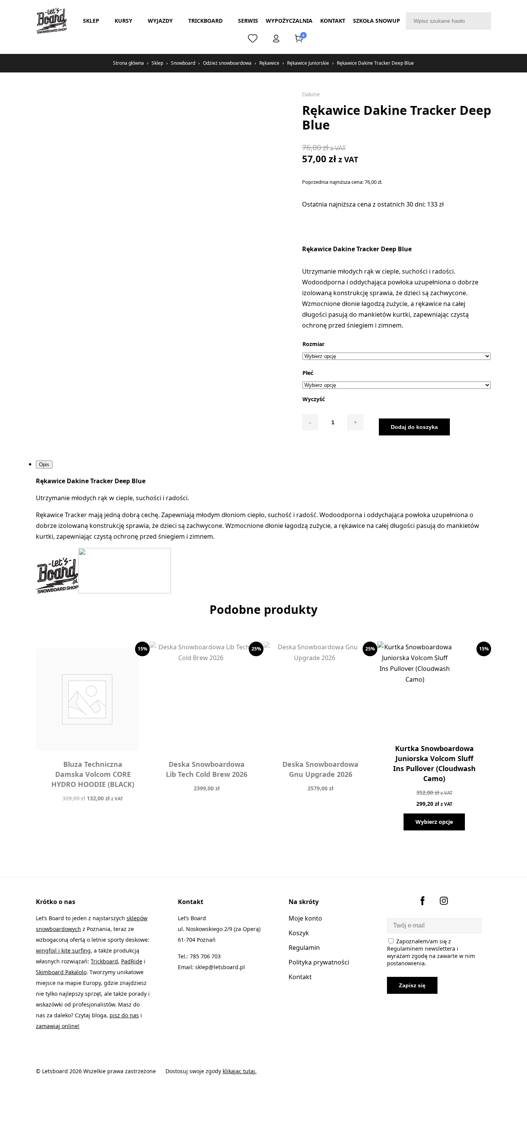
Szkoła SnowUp (376, 20)
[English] (230, 38)
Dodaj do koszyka (414, 427)
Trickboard (205, 20)
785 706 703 (205, 956)
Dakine (311, 94)
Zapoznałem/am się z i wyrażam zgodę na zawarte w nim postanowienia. (431, 952)
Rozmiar (313, 344)
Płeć (307, 372)
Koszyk (299, 933)
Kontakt (332, 20)
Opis (44, 464)
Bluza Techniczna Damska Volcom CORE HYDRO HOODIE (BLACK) (92, 774)
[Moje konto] (276, 40)
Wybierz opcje (434, 821)
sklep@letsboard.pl (220, 967)
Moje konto (305, 918)
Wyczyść (313, 399)
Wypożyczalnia (289, 20)
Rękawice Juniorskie (308, 63)
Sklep (91, 20)
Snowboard (183, 63)
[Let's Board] (51, 21)
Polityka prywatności (319, 962)
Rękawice (269, 63)
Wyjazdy (160, 20)
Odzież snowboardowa (227, 63)
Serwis (248, 20)
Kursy (123, 20)
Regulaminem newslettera (421, 948)
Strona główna (128, 63)
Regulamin (304, 947)
